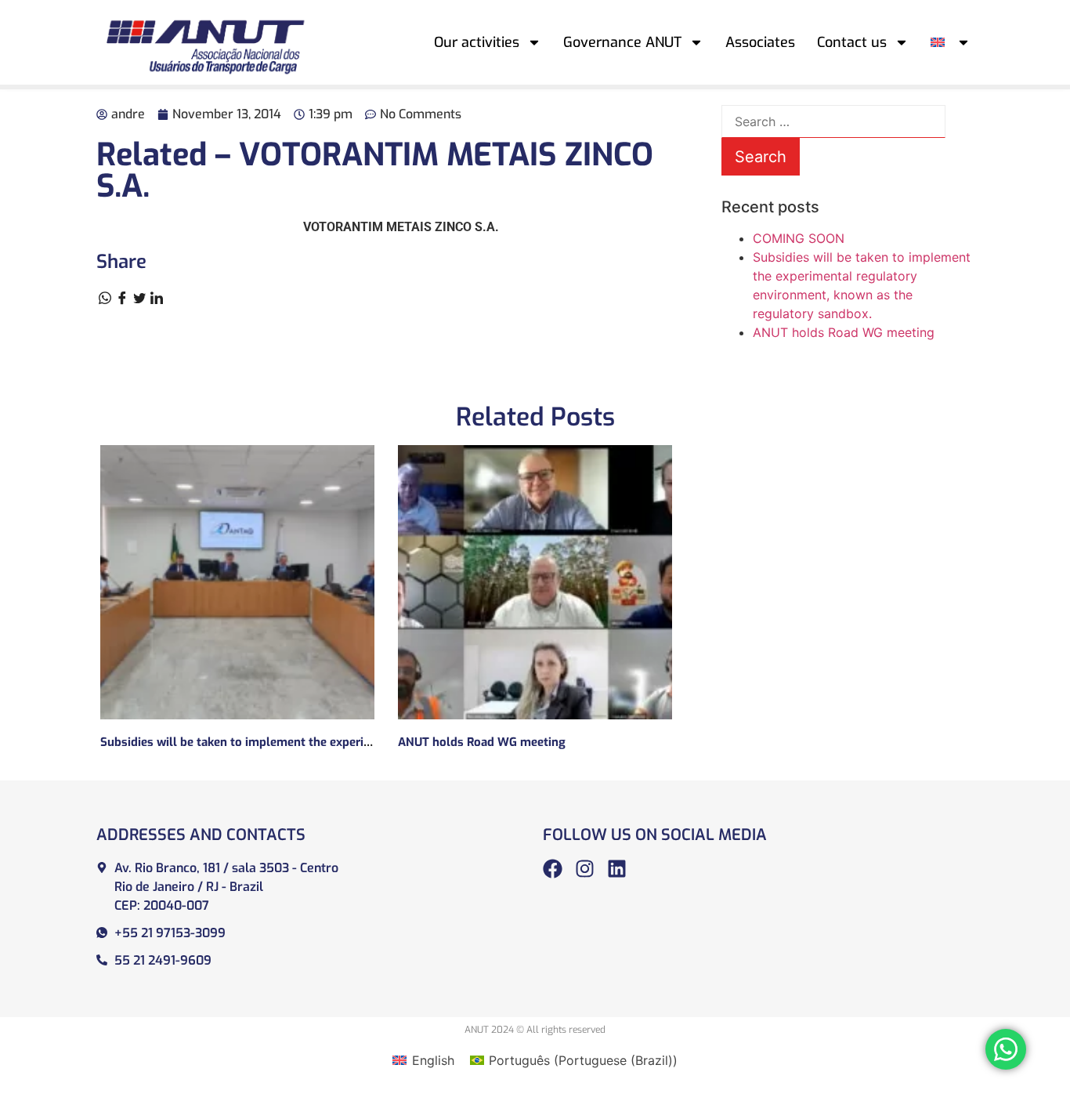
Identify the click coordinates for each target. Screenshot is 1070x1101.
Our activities (476, 42)
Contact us (852, 42)
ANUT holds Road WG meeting (843, 332)
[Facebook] (552, 868)
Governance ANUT (622, 42)
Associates (760, 42)
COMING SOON (798, 238)
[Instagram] (585, 868)
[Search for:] (833, 121)
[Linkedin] (617, 868)
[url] (237, 582)
